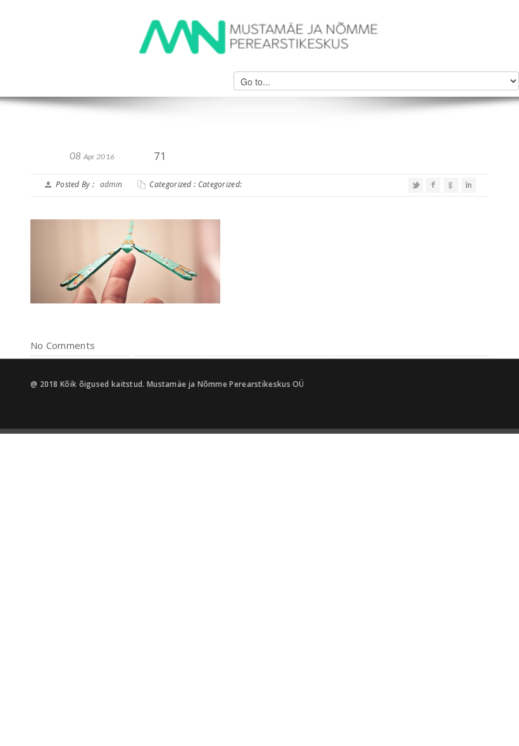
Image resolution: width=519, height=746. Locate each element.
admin (111, 184)
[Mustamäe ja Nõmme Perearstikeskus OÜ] (259, 36)
